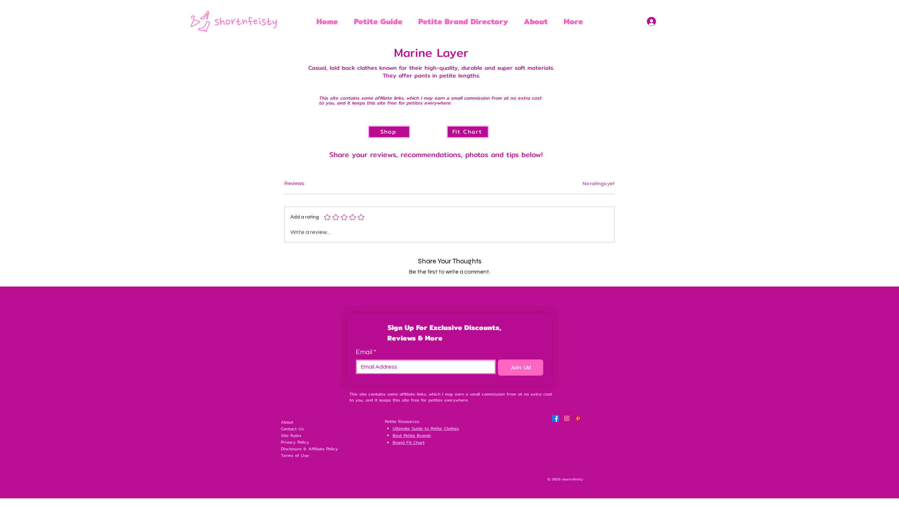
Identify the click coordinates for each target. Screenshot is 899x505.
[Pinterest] (578, 418)
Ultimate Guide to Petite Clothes (426, 428)
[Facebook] (555, 418)
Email (366, 352)
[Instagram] (566, 418)
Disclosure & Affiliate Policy (309, 448)
